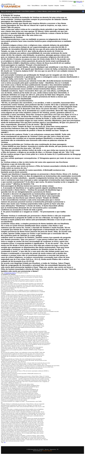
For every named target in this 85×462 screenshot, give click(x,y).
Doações (57, 5)
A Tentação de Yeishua (10, 272)
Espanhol (50, 5)
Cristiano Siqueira (47, 450)
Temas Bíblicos (36, 5)
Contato (62, 5)
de (4, 442)
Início (28, 5)
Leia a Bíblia (44, 5)
